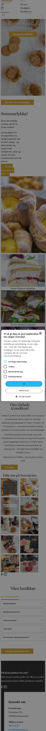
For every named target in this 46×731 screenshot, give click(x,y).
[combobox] (40, 333)
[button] (23, 396)
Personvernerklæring (12, 356)
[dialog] (23, 365)
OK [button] (24, 384)
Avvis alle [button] (24, 390)
